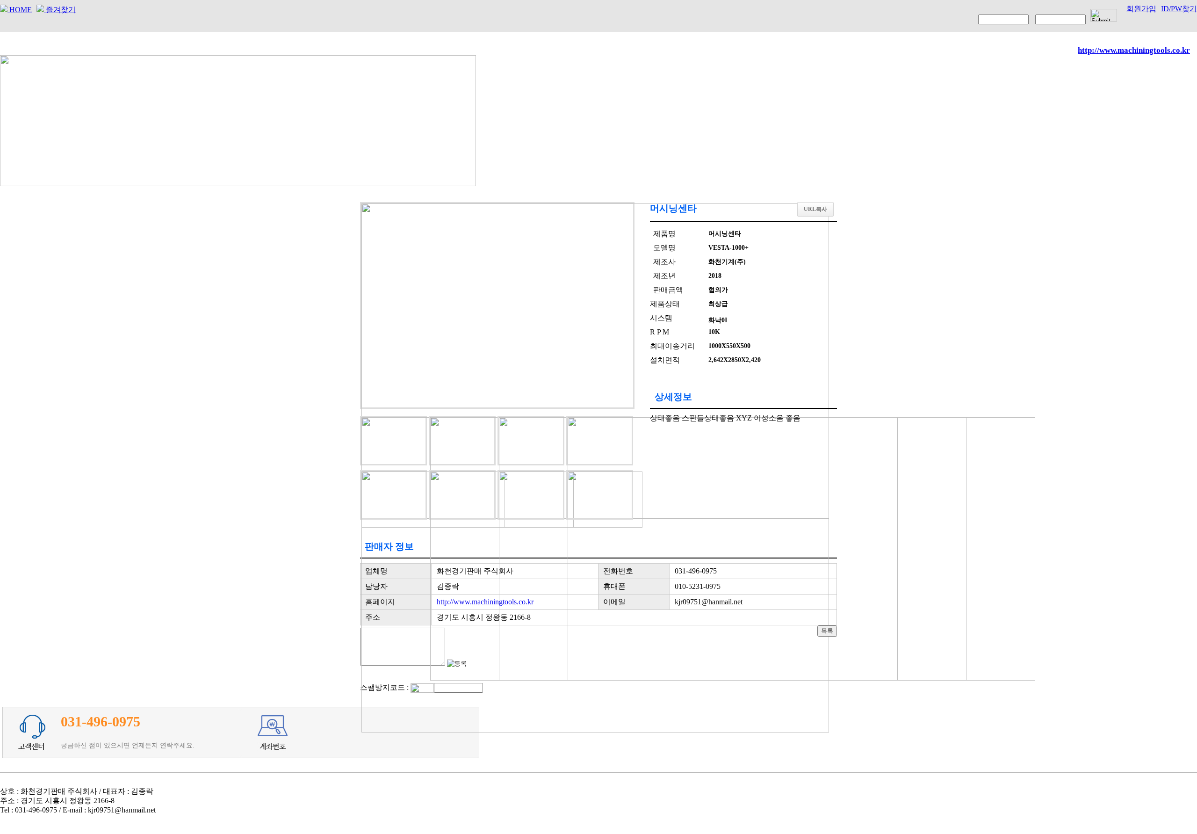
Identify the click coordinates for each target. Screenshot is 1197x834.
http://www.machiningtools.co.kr (485, 602)
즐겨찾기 (60, 10)
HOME (19, 10)
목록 (827, 630)
